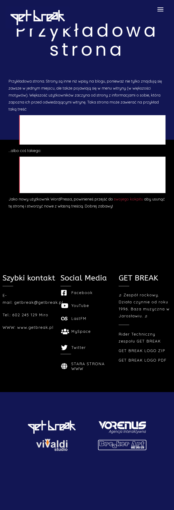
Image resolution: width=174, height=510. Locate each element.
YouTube (80, 305)
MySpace (81, 331)
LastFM (79, 318)
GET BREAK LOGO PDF (143, 360)
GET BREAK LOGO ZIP (142, 350)
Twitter (78, 347)
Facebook (82, 292)
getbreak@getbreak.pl (38, 302)
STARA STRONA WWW (88, 366)
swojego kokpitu (128, 199)
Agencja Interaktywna (87, 481)
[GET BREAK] (37, 17)
